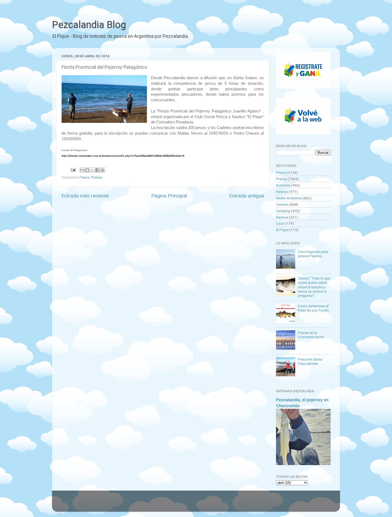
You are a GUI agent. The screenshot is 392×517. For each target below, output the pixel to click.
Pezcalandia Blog (89, 24)
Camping (283, 211)
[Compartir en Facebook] (97, 170)
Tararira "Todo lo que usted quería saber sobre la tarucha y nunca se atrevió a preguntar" (314, 287)
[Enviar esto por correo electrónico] (82, 170)
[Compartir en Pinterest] (102, 170)
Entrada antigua (246, 196)
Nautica (282, 217)
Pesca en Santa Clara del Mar (310, 361)
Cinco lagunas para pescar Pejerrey (313, 253)
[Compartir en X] (92, 170)
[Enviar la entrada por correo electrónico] (72, 170)
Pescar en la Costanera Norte (311, 334)
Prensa (96, 177)
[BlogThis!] (87, 170)
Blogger (251, 504)
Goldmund (205, 504)
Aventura (283, 185)
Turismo (282, 204)
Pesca (84, 177)
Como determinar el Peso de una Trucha (313, 308)
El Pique (282, 230)
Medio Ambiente (289, 198)
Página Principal (169, 196)
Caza (280, 223)
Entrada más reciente (85, 196)
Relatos (282, 191)
